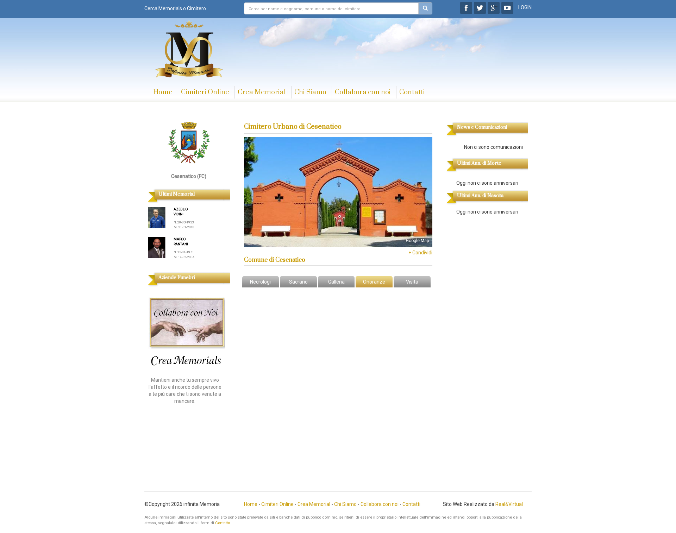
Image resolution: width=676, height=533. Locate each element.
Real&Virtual (509, 504)
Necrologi (260, 282)
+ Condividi (420, 252)
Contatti (412, 92)
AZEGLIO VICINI (181, 211)
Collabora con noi (363, 92)
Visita (412, 282)
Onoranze (374, 282)
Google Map (417, 240)
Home (163, 92)
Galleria (336, 282)
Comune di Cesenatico (274, 260)
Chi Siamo (310, 92)
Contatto (222, 523)
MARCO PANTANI (181, 241)
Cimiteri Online (205, 92)
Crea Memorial (262, 92)
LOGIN (525, 7)
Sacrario (298, 282)
